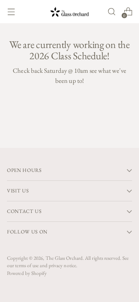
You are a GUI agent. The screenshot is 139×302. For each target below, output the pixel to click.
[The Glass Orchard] (69, 12)
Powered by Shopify (27, 273)
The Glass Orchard (64, 258)
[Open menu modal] (11, 12)
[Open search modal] (111, 12)
